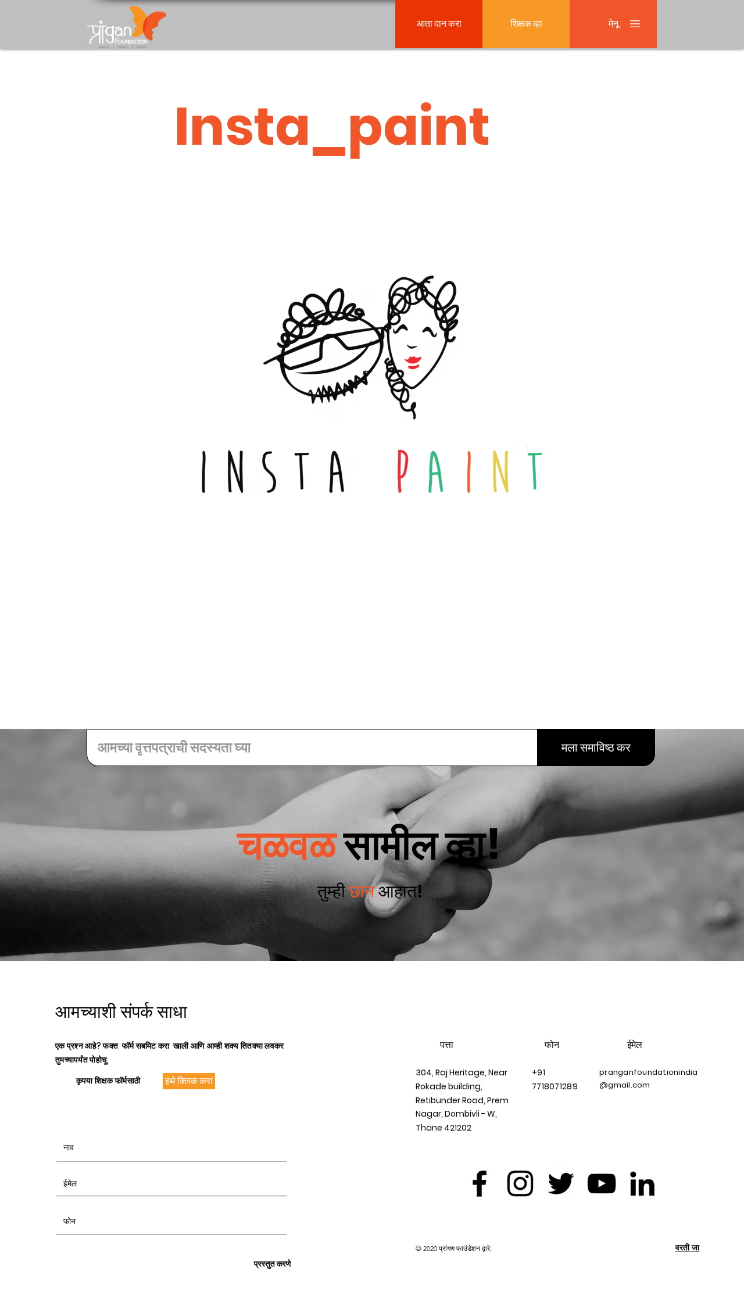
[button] (613, 24)
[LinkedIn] (642, 1183)
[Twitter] (560, 1183)
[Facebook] (479, 1183)
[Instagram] (520, 1183)
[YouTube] (601, 1183)
